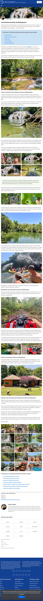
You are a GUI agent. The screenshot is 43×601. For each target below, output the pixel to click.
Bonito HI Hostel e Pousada (10, 36)
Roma (1, 581)
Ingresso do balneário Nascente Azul (11, 480)
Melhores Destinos (32, 559)
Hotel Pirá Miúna (8, 40)
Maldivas (16, 587)
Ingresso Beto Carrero (34, 581)
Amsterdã (2, 587)
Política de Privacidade (8, 592)
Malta (1, 585)
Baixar (39, 2)
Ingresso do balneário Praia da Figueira (11, 488)
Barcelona (2, 589)
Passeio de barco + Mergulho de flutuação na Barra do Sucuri (16, 484)
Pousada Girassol (8, 35)
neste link (32, 362)
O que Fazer (7, 526)
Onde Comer (7, 531)
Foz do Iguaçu (17, 589)
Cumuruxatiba (17, 581)
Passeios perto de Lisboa (35, 587)
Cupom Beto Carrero (34, 583)
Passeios (21, 526)
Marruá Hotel (7, 39)
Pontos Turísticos (34, 526)
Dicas (21, 531)
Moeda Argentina (33, 585)
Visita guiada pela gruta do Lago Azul (11, 476)
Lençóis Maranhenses (19, 583)
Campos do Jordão (18, 585)
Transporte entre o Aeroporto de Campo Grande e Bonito (15, 486)
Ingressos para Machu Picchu (35, 589)
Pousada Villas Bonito (9, 42)
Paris (1, 583)
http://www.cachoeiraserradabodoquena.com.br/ (10, 499)
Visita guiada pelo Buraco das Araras (11, 478)
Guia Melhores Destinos (21, 6)
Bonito (40, 17)
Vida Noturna (35, 531)
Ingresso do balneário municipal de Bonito (12, 482)
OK (21, 596)
